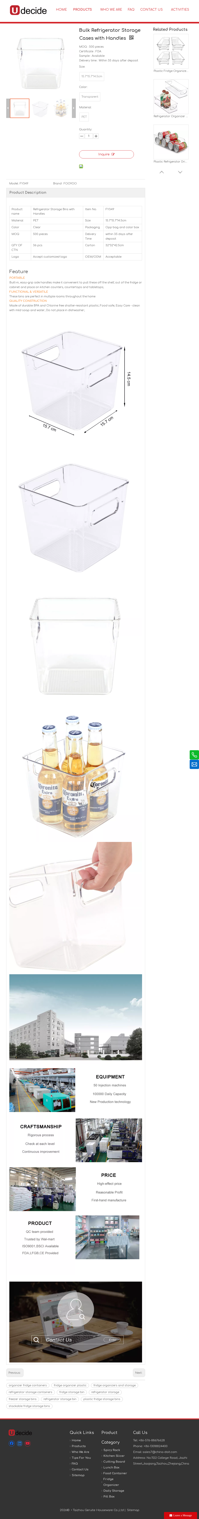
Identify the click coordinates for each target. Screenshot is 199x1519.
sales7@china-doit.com (160, 1452)
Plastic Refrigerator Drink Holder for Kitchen (171, 161)
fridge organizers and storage (114, 1385)
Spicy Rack (111, 1450)
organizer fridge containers (28, 1385)
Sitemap (78, 1475)
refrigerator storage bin (60, 1399)
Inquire (104, 154)
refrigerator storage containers (30, 1392)
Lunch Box (111, 1467)
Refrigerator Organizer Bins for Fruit (171, 116)
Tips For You (81, 1458)
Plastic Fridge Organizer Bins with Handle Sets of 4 (171, 71)
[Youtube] (27, 1443)
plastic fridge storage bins (101, 1399)
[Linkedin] (20, 1443)
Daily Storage (113, 1490)
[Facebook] (12, 1443)
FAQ (75, 1463)
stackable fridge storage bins (29, 1406)
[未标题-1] (20, 1432)
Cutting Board (114, 1461)
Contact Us (80, 1469)
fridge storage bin (71, 1392)
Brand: (57, 183)
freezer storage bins (23, 1399)
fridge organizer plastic (70, 1385)
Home (76, 1440)
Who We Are (80, 1452)
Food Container (115, 1473)
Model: (14, 183)
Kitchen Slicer (114, 1456)
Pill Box (108, 1496)
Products (79, 1446)
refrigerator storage (105, 1392)
